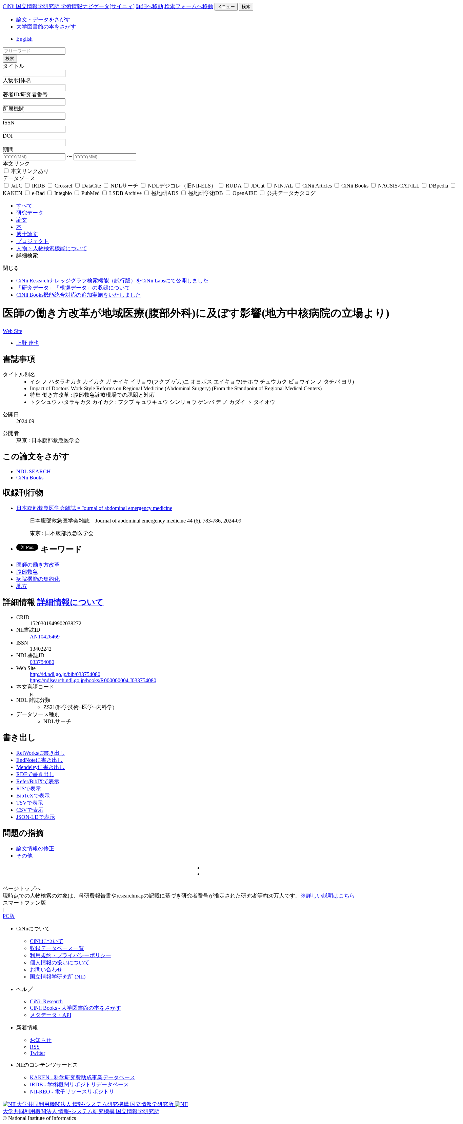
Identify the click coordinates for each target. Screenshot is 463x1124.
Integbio (63, 193)
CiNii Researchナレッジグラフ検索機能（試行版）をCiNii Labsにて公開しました (112, 280)
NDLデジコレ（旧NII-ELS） (182, 186)
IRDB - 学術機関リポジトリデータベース (79, 1084)
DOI (8, 136)
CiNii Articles (317, 186)
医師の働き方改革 (38, 565)
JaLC (16, 186)
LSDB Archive (125, 193)
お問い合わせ (46, 969)
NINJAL (283, 186)
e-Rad (38, 193)
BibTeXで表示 (33, 795)
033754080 (42, 662)
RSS (35, 1047)
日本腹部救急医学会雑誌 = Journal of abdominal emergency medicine (94, 508)
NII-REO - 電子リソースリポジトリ (72, 1092)
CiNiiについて (46, 941)
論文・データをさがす (43, 19)
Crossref (63, 186)
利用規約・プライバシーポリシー (70, 955)
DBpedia (438, 186)
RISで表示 (28, 788)
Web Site (12, 331)
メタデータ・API (50, 1015)
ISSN (9, 122)
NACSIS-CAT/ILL (399, 186)
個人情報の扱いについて (59, 962)
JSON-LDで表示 (35, 817)
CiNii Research (46, 1001)
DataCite (91, 186)
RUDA (233, 186)
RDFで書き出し (35, 774)
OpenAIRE (245, 193)
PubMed (90, 193)
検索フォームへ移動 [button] (188, 6)
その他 (24, 856)
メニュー (226, 6)
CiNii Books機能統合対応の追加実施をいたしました (78, 295)
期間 (8, 149)
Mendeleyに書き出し (40, 767)
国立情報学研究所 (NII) (57, 977)
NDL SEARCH (33, 471)
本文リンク (16, 163)
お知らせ (41, 1040)
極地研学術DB (205, 193)
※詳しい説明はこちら (328, 896)
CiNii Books (355, 186)
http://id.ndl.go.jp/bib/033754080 (65, 674)
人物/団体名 (17, 80)
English (24, 39)
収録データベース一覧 (57, 948)
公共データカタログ (290, 193)
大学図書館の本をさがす (46, 26)
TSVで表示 (29, 803)
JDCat (257, 186)
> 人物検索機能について (57, 248)
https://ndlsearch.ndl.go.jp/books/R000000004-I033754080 (93, 680)
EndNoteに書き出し (39, 760)
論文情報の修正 (35, 848)
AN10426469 (45, 636)
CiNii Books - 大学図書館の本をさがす (75, 1008)
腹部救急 (27, 572)
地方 (21, 586)
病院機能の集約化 (38, 579)
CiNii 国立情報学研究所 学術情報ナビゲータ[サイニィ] (69, 6)
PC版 (9, 916)
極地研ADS (165, 193)
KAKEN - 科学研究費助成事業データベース (82, 1077)
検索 (246, 6)
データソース (19, 178)
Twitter (37, 1053)
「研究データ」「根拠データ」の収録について (73, 288)
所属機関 (13, 109)
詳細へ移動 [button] (149, 6)
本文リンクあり (29, 171)
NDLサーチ (124, 186)
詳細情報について (70, 602)
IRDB (38, 186)
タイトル (13, 66)
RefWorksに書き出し (40, 753)
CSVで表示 (29, 810)
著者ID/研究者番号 (25, 94)
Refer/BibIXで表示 (37, 781)
